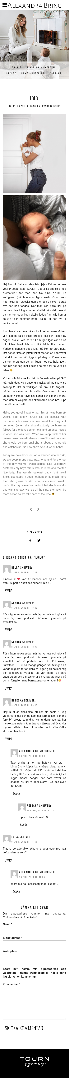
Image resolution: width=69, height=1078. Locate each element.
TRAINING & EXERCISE (41, 67)
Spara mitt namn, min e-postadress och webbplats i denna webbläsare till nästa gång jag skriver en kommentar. (34, 972)
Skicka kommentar (24, 1028)
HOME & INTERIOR (33, 73)
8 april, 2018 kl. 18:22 (24, 607)
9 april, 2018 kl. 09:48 (24, 705)
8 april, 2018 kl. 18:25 (24, 647)
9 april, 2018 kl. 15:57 (24, 842)
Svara (8, 590)
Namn (7, 924)
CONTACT (56, 73)
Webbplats (10, 951)
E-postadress (12, 938)
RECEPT (11, 73)
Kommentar (11, 984)
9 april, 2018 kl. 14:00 (32, 756)
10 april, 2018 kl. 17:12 (40, 810)
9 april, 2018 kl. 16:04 (32, 877)
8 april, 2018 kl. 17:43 (24, 572)
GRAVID (17, 67)
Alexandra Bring (34, 5)
